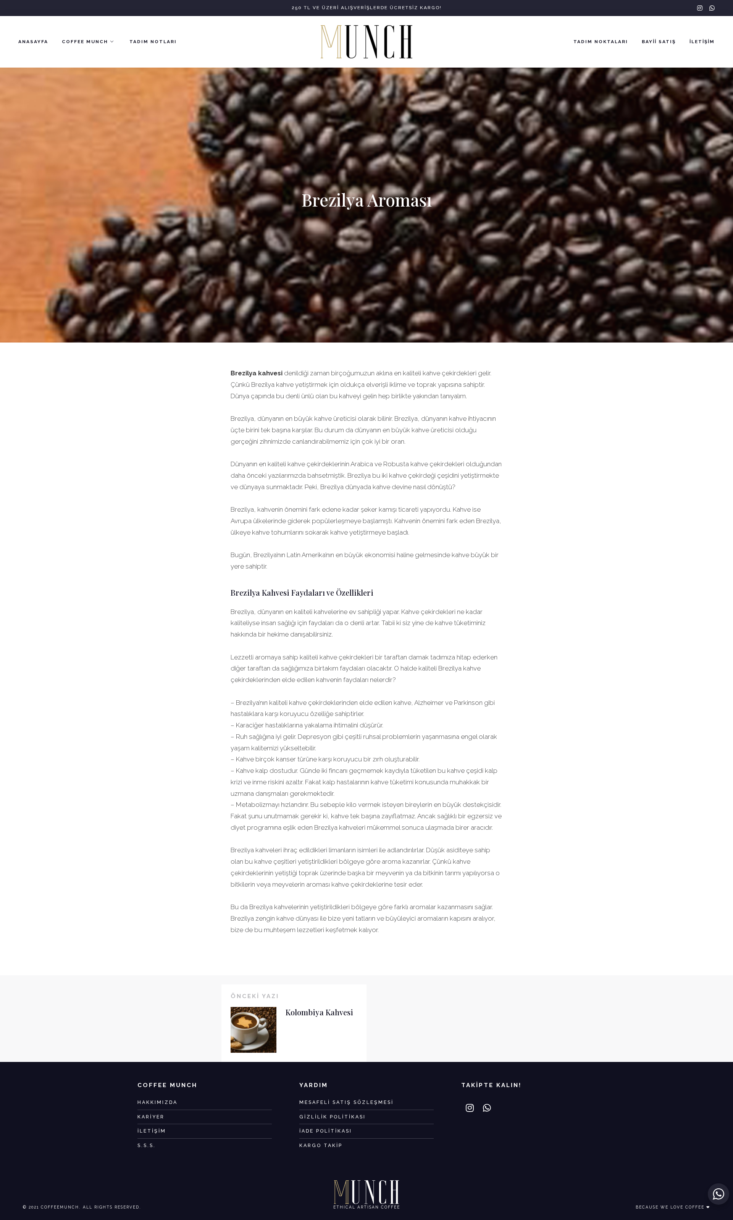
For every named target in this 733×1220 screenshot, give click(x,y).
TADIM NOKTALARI (600, 41)
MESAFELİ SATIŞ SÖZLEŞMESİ (346, 1102)
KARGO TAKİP (320, 1145)
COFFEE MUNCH (85, 41)
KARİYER (151, 1117)
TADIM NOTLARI (153, 41)
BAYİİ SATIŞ (659, 41)
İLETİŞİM (702, 41)
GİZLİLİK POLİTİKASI (332, 1117)
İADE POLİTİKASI (325, 1131)
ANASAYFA (33, 41)
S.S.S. (146, 1145)
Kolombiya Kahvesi (319, 1012)
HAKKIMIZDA (157, 1102)
